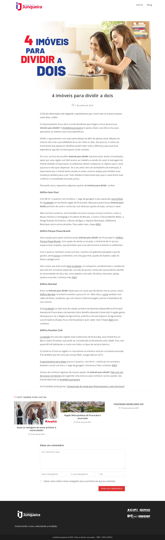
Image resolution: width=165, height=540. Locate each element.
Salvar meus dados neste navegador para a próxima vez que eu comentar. (80, 481)
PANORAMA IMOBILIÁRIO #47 (129, 404)
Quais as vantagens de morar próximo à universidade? (36, 429)
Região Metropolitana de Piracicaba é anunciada (82, 417)
